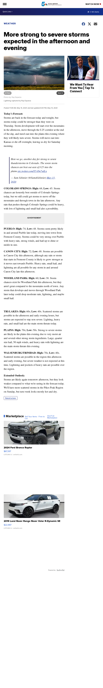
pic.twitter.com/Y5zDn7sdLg (32, 171)
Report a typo (10, 398)
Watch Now (92, 4)
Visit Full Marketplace (52, 417)
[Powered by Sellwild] (60, 570)
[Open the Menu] (4, 4)
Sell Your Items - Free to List (35, 417)
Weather (10, 23)
